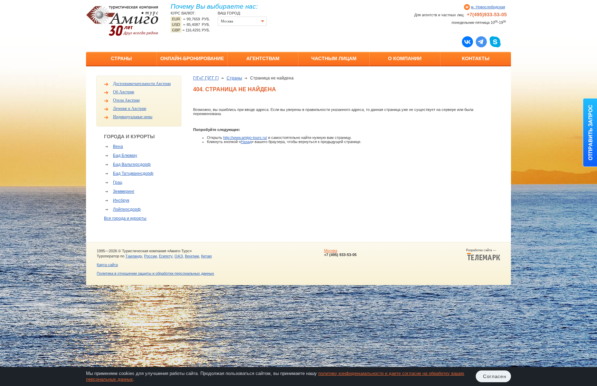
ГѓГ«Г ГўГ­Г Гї (206, 78)
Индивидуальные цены (132, 116)
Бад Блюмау (125, 155)
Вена (118, 146)
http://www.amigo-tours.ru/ (245, 137)
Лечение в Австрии (129, 108)
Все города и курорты (125, 218)
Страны (121, 58)
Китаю (206, 256)
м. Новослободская (488, 7)
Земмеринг (123, 191)
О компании (404, 58)
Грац (117, 182)
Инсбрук (121, 200)
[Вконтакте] (467, 41)
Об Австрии (123, 92)
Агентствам (262, 58)
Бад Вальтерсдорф (132, 164)
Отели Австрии (126, 100)
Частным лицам (334, 58)
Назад (246, 142)
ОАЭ (178, 256)
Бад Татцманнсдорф (133, 173)
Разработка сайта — (483, 250)
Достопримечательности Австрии (142, 83)
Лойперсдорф (127, 209)
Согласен (494, 376)
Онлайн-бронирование (192, 58)
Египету (165, 256)
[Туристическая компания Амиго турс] (122, 20)
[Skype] (495, 41)
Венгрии (192, 256)
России (150, 256)
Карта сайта (107, 265)
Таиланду (133, 256)
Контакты (476, 58)
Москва (330, 250)
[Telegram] (481, 41)
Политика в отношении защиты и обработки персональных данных (155, 273)
